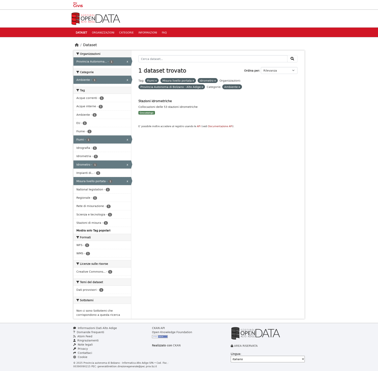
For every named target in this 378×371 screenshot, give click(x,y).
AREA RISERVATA (246, 346)
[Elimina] (156, 80)
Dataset (81, 32)
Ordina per (251, 70)
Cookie (82, 357)
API (199, 126)
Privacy (82, 349)
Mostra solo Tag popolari (93, 230)
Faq (164, 32)
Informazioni (147, 32)
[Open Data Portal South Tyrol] (95, 18)
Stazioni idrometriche (155, 100)
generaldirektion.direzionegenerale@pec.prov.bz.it (127, 366)
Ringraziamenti (88, 340)
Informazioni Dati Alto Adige (97, 328)
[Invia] (292, 58)
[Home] (77, 44)
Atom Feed (84, 336)
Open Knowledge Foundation (172, 332)
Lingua (235, 354)
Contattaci (84, 353)
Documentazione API (220, 126)
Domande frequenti (90, 332)
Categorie (126, 32)
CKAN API (158, 328)
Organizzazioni (103, 32)
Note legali (85, 344)
